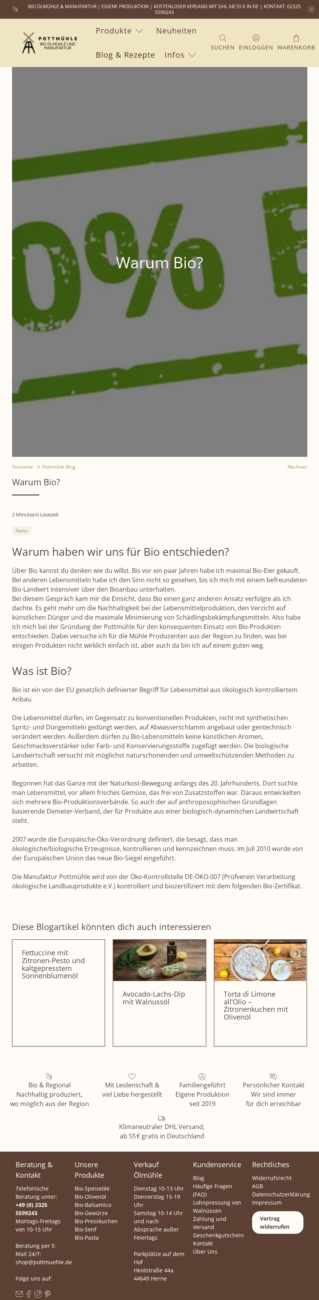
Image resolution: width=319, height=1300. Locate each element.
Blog (198, 1178)
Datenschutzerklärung (281, 1194)
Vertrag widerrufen (274, 1222)
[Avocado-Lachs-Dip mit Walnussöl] (159, 960)
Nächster (297, 467)
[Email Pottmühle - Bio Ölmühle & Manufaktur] (19, 1295)
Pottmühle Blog (58, 467)
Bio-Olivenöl (90, 1196)
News (22, 530)
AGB (257, 1186)
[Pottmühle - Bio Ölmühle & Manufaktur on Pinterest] (47, 1295)
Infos (175, 54)
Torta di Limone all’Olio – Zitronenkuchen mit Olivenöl (256, 1005)
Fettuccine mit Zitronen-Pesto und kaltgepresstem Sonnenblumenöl (53, 964)
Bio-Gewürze (91, 1213)
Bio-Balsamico (93, 1204)
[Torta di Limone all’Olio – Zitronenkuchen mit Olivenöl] (260, 960)
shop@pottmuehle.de (44, 1262)
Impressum (267, 1202)
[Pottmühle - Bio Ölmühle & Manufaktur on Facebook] (28, 1295)
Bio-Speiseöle (92, 1188)
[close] (311, 9)
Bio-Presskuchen (96, 1221)
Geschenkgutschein (218, 1235)
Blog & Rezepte (125, 54)
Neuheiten (176, 30)
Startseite (22, 467)
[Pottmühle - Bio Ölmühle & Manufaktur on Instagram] (38, 1295)
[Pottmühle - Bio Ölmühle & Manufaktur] (47, 43)
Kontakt (203, 1243)
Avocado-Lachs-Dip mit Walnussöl (154, 997)
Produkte (114, 30)
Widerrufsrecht (272, 1178)
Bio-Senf (85, 1229)
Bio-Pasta (87, 1237)
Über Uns (205, 1251)
